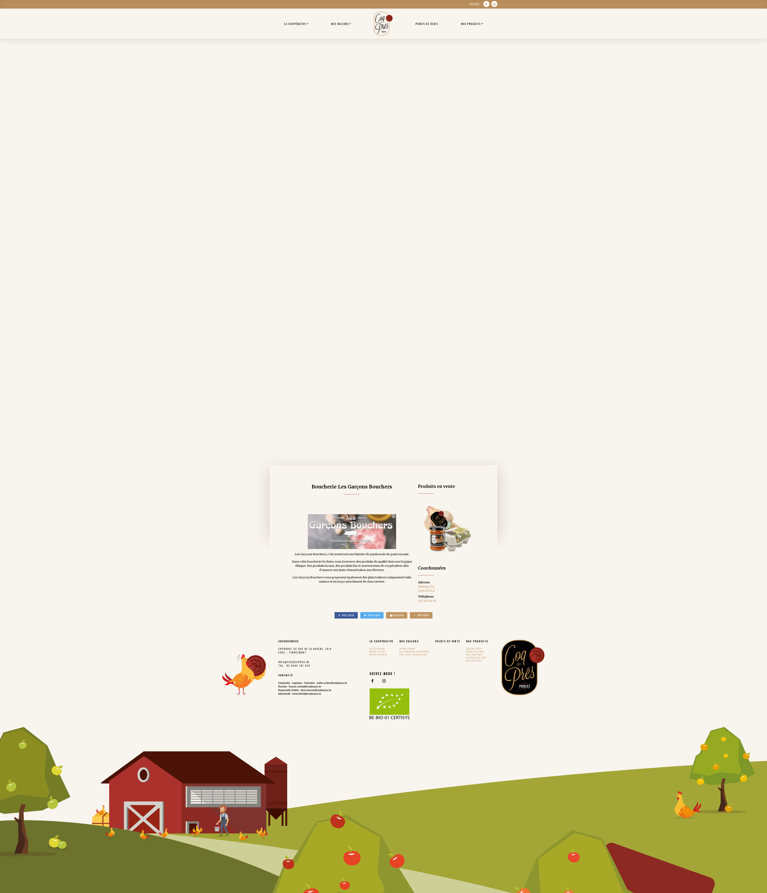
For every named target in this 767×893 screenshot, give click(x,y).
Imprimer (422, 615)
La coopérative (295, 24)
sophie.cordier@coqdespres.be (332, 682)
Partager (348, 615)
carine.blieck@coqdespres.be (306, 693)
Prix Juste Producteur (413, 654)
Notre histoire (378, 654)
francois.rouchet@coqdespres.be (305, 686)
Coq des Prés (473, 648)
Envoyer (398, 615)
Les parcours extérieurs (414, 651)
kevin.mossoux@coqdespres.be (316, 690)
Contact (475, 4)
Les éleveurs (377, 648)
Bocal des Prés (475, 651)
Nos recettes (474, 660)
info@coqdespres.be (294, 662)
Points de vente (426, 24)
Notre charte (407, 648)
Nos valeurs (340, 24)
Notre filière (377, 651)
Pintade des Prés (476, 657)
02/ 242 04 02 (427, 601)
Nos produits (471, 24)
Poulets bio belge (383, 24)
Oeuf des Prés (474, 654)
